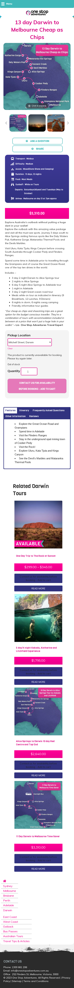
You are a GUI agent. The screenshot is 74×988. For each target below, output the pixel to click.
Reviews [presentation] (34, 416)
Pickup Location (19, 335)
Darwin (7, 910)
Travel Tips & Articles (16, 941)
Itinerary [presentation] (24, 410)
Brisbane (8, 895)
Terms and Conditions (36, 981)
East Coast (10, 917)
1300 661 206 (19, 967)
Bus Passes (10, 931)
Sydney (8, 886)
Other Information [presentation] (15, 416)
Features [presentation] (10, 410)
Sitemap (17, 981)
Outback (8, 926)
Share (40, 148)
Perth (6, 900)
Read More (38, 588)
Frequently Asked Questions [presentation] (49, 410)
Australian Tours (13, 936)
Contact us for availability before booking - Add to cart (37, 386)
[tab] (10, 410)
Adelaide (8, 905)
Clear (10, 348)
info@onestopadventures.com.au (30, 970)
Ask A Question (39, 141)
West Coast (10, 921)
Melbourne (9, 890)
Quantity (14, 371)
